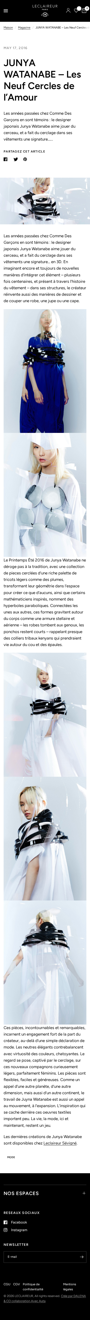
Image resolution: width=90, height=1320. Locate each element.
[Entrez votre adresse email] (81, 1257)
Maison (8, 27)
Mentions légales (69, 1286)
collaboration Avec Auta (29, 1301)
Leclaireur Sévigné (60, 1143)
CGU (7, 1284)
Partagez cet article (24, 151)
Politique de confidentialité (33, 1286)
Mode (11, 1157)
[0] (83, 11)
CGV (16, 1284)
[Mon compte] (68, 11)
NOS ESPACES (21, 1193)
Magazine (24, 27)
